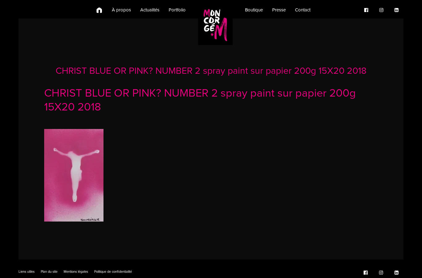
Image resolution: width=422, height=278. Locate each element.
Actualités (149, 10)
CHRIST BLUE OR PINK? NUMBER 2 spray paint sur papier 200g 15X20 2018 (211, 71)
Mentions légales (76, 272)
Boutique (254, 10)
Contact (302, 10)
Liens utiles (27, 272)
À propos (121, 10)
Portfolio (177, 10)
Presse (279, 10)
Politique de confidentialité (113, 272)
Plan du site (49, 272)
